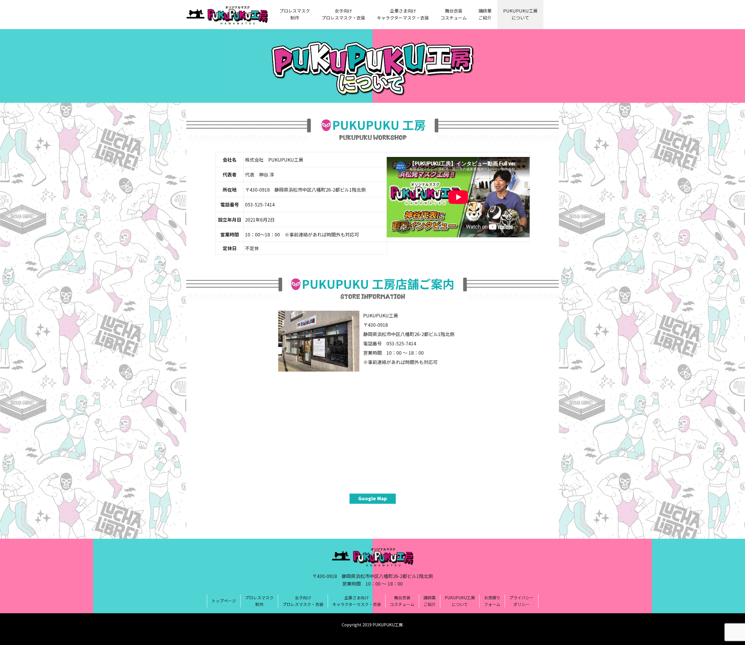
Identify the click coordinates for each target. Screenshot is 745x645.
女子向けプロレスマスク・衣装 (343, 14)
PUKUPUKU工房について (520, 14)
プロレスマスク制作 (294, 14)
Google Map (372, 498)
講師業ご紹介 (485, 14)
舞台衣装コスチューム (454, 14)
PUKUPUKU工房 (387, 625)
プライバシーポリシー (521, 601)
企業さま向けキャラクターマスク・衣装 (403, 14)
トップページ (224, 601)
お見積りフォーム (492, 601)
